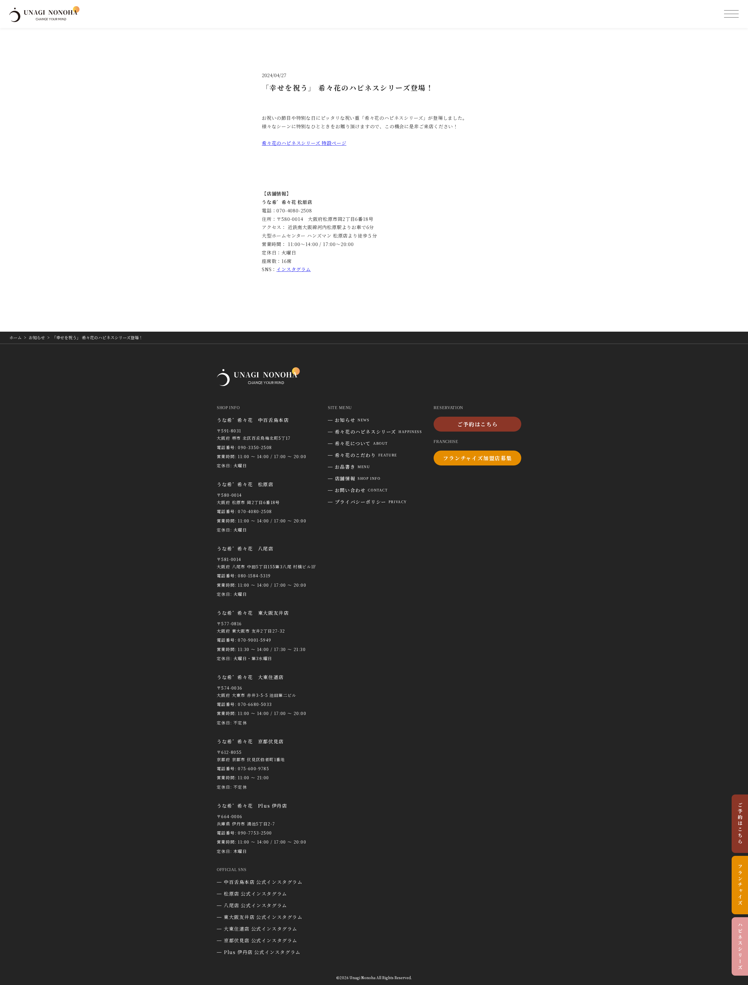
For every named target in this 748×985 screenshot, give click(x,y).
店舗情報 (358, 478)
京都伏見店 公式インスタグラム (260, 940)
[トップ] (44, 19)
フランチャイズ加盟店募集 (477, 458)
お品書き (352, 466)
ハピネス (740, 946)
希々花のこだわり (366, 455)
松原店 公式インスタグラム (255, 893)
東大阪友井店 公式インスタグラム (263, 917)
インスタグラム (293, 269)
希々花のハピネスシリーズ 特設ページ (304, 143)
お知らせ (352, 420)
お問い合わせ (361, 490)
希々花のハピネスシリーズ (378, 431)
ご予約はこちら (740, 823)
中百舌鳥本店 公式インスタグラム (263, 882)
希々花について (361, 443)
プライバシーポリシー (371, 501)
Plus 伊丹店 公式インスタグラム (262, 952)
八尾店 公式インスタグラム (255, 905)
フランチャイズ (740, 885)
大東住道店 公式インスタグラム (260, 928)
